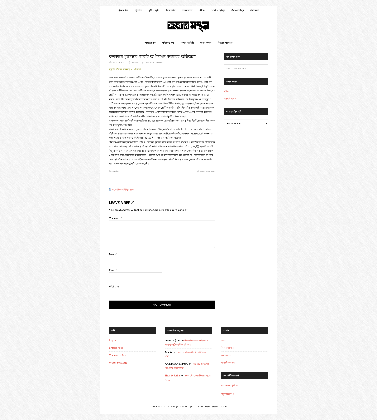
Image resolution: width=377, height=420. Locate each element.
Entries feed (116, 347)
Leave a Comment (154, 62)
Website (114, 286)
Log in (112, 340)
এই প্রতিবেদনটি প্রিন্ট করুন (123, 189)
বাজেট (213, 171)
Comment (115, 218)
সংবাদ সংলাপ (226, 355)
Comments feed (118, 355)
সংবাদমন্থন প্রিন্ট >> (229, 385)
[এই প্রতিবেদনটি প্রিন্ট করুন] (110, 189)
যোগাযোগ (207, 407)
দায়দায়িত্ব (215, 407)
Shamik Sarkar (173, 375)
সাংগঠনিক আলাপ (228, 362)
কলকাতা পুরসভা (205, 171)
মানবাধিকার (116, 171)
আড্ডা (223, 340)
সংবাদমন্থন (188, 26)
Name (113, 254)
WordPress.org (118, 362)
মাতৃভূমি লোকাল (230, 98)
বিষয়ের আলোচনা (227, 347)
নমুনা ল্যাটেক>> (227, 393)
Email (113, 270)
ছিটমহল (227, 91)
